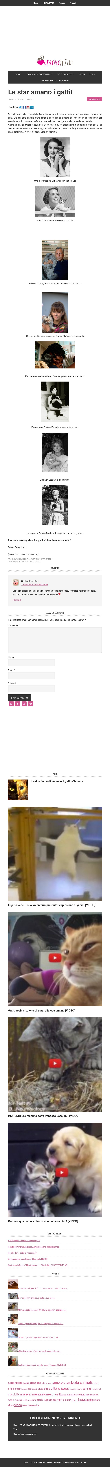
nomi (75, 1399)
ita (45, 1400)
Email (11, 670)
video (11, 1405)
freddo (89, 1394)
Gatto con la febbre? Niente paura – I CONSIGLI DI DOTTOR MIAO (37, 1265)
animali (31, 561)
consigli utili (97, 1389)
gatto (33, 1399)
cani (35, 1388)
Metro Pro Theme (45, 1462)
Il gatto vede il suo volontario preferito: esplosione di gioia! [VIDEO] (51, 905)
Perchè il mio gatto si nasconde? (22, 1252)
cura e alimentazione (34, 1393)
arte (10, 1388)
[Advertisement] (55, 35)
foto (38, 561)
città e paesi (60, 1388)
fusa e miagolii (15, 1399)
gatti (43, 559)
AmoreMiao (55, 61)
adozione (35, 1382)
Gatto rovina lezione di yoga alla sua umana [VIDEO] (41, 1010)
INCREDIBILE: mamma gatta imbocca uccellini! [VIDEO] (43, 1116)
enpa (64, 1394)
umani (96, 1399)
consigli (87, 1388)
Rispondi (17, 599)
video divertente (28, 1405)
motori (68, 1399)
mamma (51, 1399)
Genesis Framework (62, 1462)
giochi (40, 1399)
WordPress (75, 1462)
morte (60, 1400)
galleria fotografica (30, 559)
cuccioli (13, 1394)
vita (37, 1405)
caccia (25, 1389)
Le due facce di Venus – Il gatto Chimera (57, 781)
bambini (17, 1388)
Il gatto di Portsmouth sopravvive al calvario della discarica (33, 1246)
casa (40, 1388)
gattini (49, 559)
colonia (78, 1388)
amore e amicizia (66, 1382)
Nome (11, 657)
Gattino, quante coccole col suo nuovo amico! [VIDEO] (43, 1221)
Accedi (83, 1462)
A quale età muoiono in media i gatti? (24, 1240)
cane (30, 1388)
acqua (26, 1382)
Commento (14, 625)
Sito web (12, 683)
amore (50, 1383)
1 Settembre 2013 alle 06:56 (34, 584)
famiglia (71, 1394)
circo (47, 1388)
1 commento (94, 99)
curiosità (56, 1394)
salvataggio (86, 1400)
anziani (95, 1383)
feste (78, 1394)
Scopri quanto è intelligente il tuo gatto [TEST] (27, 1258)
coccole (72, 1389)
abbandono (15, 1383)
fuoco (95, 1394)
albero (44, 1382)
